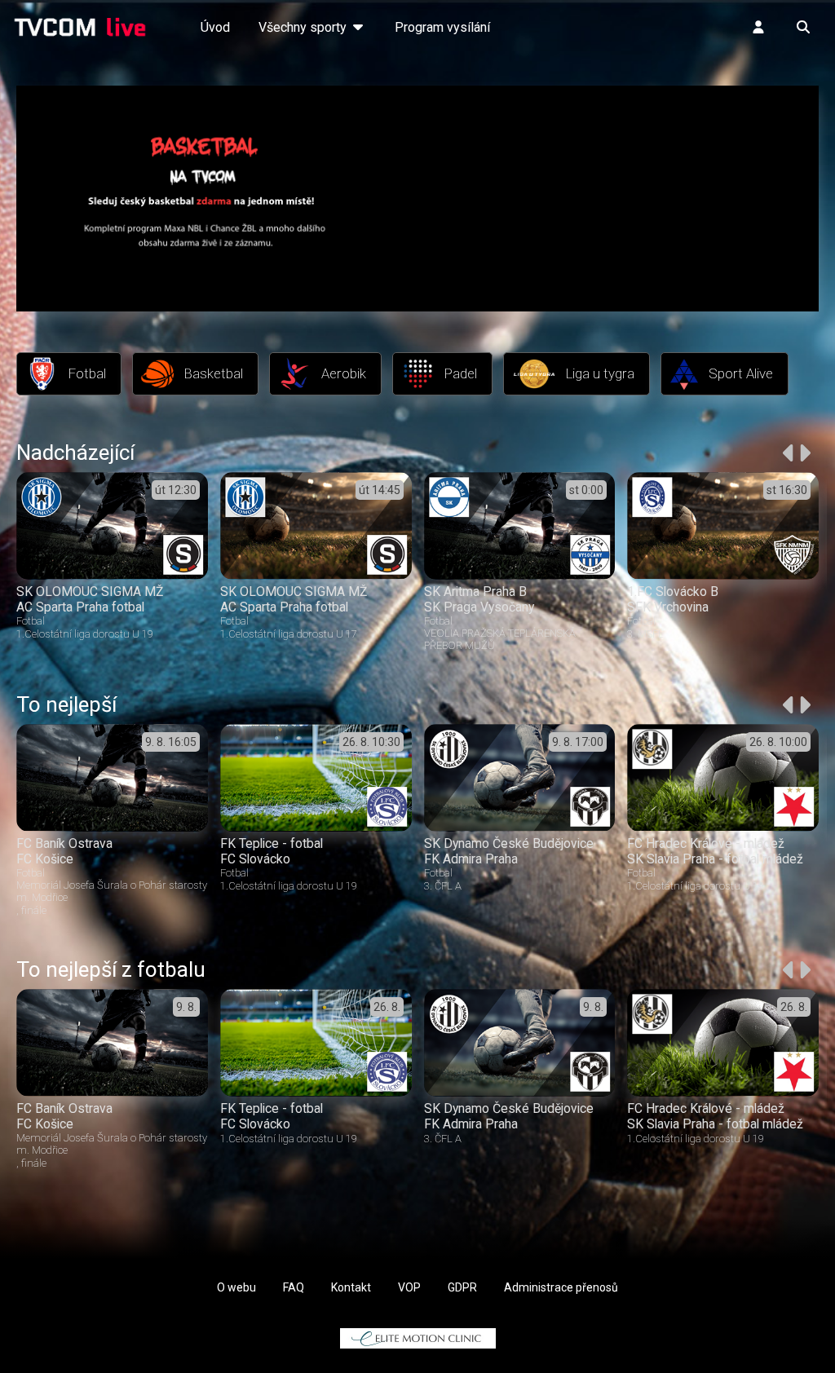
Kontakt (351, 1287)
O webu (236, 1287)
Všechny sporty (304, 27)
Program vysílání (442, 27)
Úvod (215, 27)
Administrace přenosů (561, 1287)
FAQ (293, 1287)
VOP (409, 1287)
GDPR (462, 1287)
